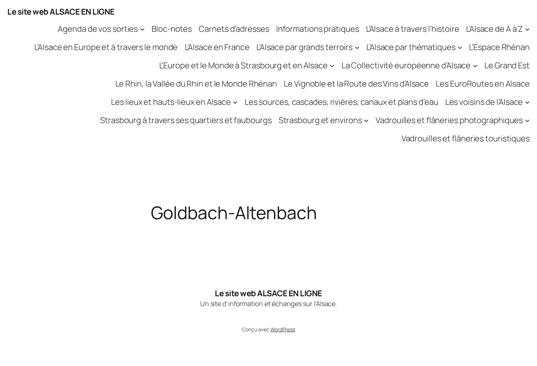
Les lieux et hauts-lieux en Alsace (171, 101)
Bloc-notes (172, 28)
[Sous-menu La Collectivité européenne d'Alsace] (475, 65)
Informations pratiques (317, 28)
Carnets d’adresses (234, 28)
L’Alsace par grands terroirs (304, 47)
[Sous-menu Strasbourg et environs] (366, 120)
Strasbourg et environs (320, 120)
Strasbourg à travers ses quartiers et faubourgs (185, 120)
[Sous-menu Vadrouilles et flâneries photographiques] (527, 120)
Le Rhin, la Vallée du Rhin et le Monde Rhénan (196, 83)
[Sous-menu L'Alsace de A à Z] (527, 29)
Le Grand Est (507, 65)
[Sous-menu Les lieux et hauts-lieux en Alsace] (235, 102)
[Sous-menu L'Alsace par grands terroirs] (357, 47)
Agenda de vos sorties (98, 28)
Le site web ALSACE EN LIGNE (61, 11)
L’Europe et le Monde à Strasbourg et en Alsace (243, 65)
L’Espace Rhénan (499, 47)
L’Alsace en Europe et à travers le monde (106, 47)
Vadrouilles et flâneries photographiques (449, 120)
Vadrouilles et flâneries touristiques (465, 138)
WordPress (282, 329)
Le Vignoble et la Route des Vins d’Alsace (356, 83)
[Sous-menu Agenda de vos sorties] (142, 29)
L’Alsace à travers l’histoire (412, 28)
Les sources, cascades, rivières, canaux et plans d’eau (341, 101)
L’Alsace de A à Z (494, 28)
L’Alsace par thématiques (411, 47)
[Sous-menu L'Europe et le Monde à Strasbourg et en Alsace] (332, 65)
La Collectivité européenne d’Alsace (406, 65)
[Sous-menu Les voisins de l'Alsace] (527, 102)
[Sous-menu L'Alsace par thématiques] (459, 47)
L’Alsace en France (217, 47)
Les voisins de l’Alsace (484, 101)
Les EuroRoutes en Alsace (483, 83)
